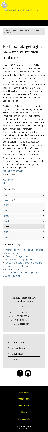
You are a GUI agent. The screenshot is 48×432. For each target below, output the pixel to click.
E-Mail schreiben (21, 324)
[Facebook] (20, 373)
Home (6, 30)
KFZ (6, 183)
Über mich (17, 353)
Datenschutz (24, 419)
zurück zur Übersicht (13, 171)
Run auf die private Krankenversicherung (23, 263)
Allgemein (8, 180)
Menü (42, 23)
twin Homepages (24, 428)
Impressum (18, 342)
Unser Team (18, 347)
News (15, 359)
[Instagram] (28, 373)
